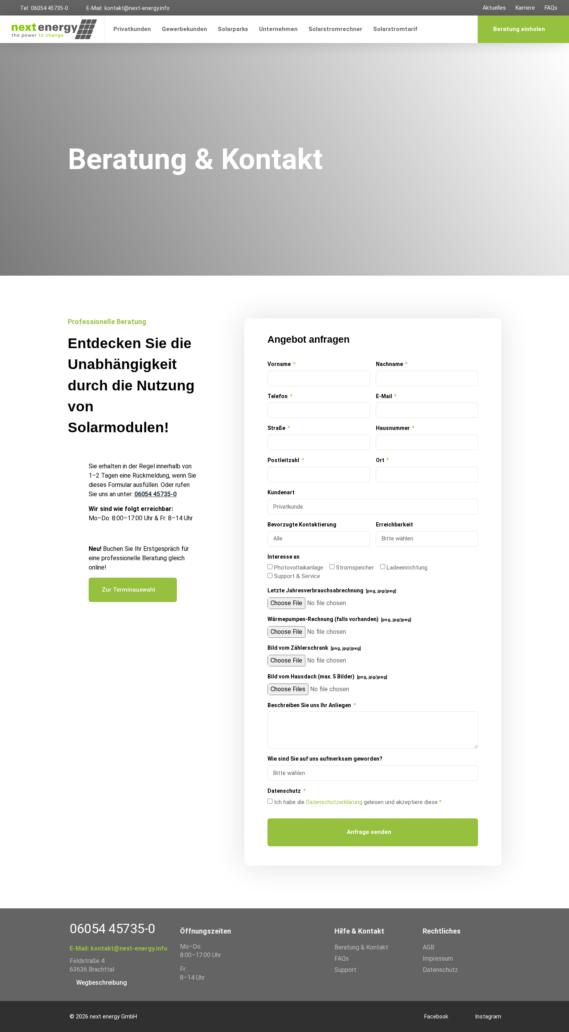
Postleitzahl (283, 460)
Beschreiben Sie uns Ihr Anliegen (309, 705)
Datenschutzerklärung (334, 802)
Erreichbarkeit (394, 524)
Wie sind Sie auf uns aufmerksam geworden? (324, 759)
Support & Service (297, 576)
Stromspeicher (355, 567)
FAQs (551, 8)
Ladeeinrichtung (407, 567)
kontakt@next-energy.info (137, 8)
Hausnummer (393, 428)
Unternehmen (278, 29)
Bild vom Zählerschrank (314, 648)
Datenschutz (284, 791)
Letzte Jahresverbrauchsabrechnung (331, 590)
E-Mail (384, 396)
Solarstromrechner (335, 29)
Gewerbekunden (184, 29)
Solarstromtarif (395, 29)
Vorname (279, 364)
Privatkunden (132, 29)
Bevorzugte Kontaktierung (301, 524)
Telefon (278, 396)
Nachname (390, 364)
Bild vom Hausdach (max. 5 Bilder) (327, 676)
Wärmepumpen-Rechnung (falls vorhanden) (339, 619)
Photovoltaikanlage (298, 567)
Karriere (525, 8)
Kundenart (281, 492)
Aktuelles (494, 8)
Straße (276, 428)
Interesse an (283, 557)
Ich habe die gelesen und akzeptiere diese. (358, 802)
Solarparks (233, 29)
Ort (381, 460)
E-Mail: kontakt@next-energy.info (119, 948)
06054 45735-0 (49, 8)
